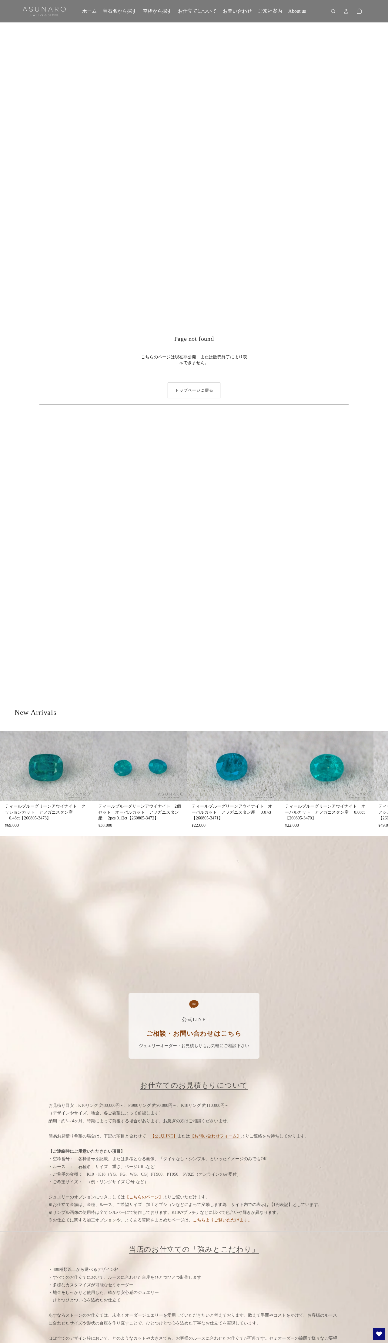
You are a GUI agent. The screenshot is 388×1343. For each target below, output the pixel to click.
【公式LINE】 (163, 1136)
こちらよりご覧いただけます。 (222, 1220)
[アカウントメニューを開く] (346, 11)
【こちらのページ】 (144, 1197)
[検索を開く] (333, 11)
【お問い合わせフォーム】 (215, 1136)
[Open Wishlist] (379, 1334)
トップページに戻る (194, 390)
